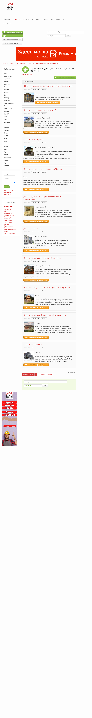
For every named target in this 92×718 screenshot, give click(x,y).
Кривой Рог (7, 114)
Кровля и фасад (8, 213)
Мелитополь (7, 125)
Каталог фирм (18, 19)
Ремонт (6, 211)
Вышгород (7, 92)
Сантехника (7, 224)
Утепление (7, 228)
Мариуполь (7, 122)
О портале (7, 23)
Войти (6, 187)
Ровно (5, 138)
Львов (5, 119)
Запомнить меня (9, 182)
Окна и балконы (8, 220)
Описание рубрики (27, 74)
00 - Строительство (20, 63)
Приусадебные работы (10, 233)
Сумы (5, 141)
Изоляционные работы (10, 229)
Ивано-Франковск (9, 103)
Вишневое (6, 89)
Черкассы (6, 160)
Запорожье (7, 100)
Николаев (6, 127)
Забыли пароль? (8, 191)
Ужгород (6, 146)
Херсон (11, 63)
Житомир (6, 98)
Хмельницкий (7, 157)
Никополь (6, 130)
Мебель (6, 231)
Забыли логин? (8, 192)
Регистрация (7, 194)
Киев (5, 73)
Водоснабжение (8, 226)
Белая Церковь (8, 76)
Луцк (5, 116)
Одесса (6, 133)
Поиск (68, 36)
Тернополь (7, 144)
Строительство (8, 209)
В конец (50, 374)
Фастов (6, 149)
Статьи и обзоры (32, 19)
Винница (6, 87)
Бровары (6, 81)
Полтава (6, 135)
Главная (7, 19)
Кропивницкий (8, 108)
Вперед (43, 374)
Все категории (8, 206)
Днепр (5, 95)
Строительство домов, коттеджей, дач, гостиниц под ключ (43, 63)
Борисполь (7, 79)
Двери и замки (8, 222)
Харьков (6, 152)
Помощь (45, 19)
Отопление (7, 219)
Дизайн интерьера (9, 215)
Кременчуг (7, 111)
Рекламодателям (58, 19)
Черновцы (7, 165)
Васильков (7, 84)
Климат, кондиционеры (10, 217)
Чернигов (6, 163)
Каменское (7, 106)
